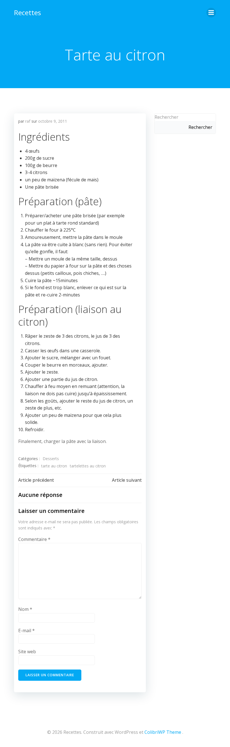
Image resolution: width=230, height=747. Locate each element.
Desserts (51, 458)
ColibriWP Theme (162, 732)
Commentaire (34, 539)
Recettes (27, 12)
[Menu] (211, 12)
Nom (25, 609)
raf (27, 121)
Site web (27, 651)
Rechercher (166, 117)
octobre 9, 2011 (52, 121)
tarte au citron (54, 466)
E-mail (26, 630)
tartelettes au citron (88, 466)
